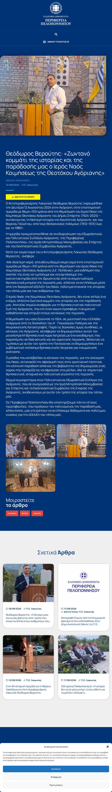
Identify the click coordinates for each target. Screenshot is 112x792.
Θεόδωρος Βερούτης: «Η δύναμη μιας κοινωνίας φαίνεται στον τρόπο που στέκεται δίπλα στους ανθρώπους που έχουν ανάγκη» (27, 619)
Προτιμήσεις (56, 785)
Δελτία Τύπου (71, 611)
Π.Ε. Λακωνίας (30, 184)
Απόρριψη (56, 777)
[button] (107, 746)
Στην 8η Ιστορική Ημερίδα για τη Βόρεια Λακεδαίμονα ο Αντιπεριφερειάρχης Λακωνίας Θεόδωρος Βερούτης (28, 689)
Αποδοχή (56, 769)
